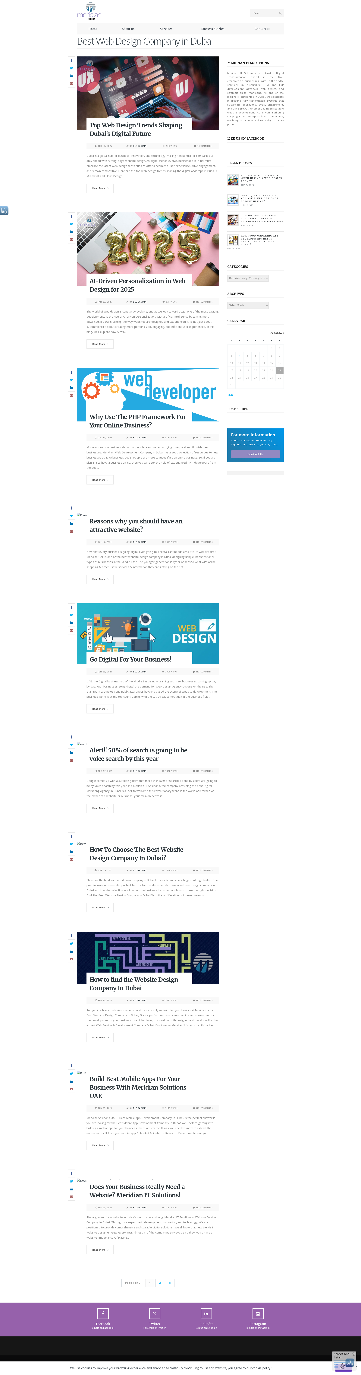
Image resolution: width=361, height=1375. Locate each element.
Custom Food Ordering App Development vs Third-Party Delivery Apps (262, 218)
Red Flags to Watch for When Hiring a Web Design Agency (261, 178)
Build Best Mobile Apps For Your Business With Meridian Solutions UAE (137, 1087)
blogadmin (140, 146)
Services (166, 29)
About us (128, 29)
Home (92, 29)
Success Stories (212, 29)
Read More (98, 188)
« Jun (230, 394)
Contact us (262, 29)
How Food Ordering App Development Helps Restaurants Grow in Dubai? (260, 240)
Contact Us (255, 454)
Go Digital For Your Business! (130, 659)
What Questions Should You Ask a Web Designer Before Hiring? (260, 198)
